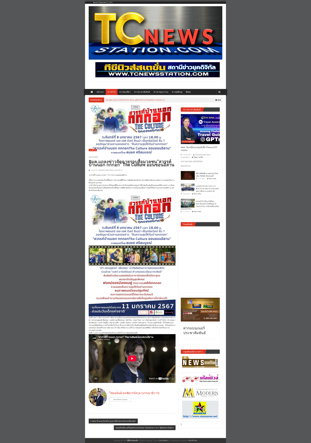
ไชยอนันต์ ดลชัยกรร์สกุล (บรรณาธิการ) (134, 393)
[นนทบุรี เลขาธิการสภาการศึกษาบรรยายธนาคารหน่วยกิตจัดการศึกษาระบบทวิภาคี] (188, 188)
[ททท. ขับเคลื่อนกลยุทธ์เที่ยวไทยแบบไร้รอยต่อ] (200, 129)
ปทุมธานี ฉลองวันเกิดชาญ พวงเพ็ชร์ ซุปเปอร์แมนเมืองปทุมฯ (114, 421)
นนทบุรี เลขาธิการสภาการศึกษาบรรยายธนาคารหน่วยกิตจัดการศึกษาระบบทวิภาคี (207, 188)
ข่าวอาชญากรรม (161, 92)
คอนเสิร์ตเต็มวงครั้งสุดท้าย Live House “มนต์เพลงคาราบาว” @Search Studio (144, 428)
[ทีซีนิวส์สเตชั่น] (92, 92)
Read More (185, 166)
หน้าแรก (100, 92)
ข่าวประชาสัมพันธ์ (142, 92)
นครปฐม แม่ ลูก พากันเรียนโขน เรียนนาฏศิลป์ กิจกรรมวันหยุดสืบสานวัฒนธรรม (135, 100)
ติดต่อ (188, 92)
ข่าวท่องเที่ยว (124, 92)
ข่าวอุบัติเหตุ (177, 92)
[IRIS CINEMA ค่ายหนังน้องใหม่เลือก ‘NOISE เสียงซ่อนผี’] (188, 175)
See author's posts (120, 399)
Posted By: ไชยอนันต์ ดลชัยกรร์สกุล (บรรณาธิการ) (106, 170)
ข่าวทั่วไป (112, 92)
